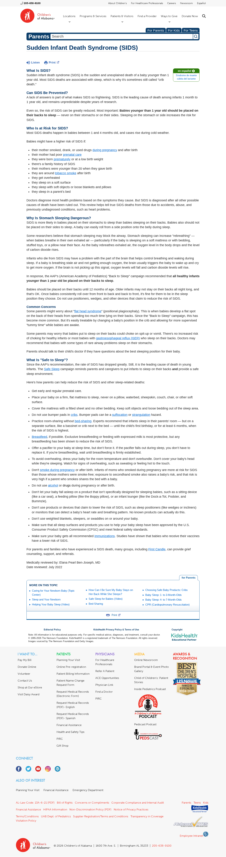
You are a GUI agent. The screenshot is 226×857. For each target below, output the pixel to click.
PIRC (59, 738)
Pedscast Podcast (145, 724)
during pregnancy (105, 150)
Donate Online (27, 666)
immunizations (104, 536)
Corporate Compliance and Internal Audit (137, 802)
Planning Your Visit (68, 660)
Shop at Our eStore (30, 687)
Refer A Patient (104, 671)
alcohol (53, 485)
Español (201, 3)
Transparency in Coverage (146, 816)
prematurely (62, 159)
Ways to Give (169, 16)
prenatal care (72, 154)
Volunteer (24, 673)
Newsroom (186, 3)
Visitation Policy (26, 820)
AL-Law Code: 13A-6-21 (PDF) (35, 802)
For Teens (191, 30)
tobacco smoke (65, 173)
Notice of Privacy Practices (131, 809)
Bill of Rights (65, 802)
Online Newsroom (146, 660)
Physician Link (104, 684)
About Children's (117, 3)
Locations (69, 16)
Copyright (177, 629)
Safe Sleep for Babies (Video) (106, 598)
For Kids (174, 30)
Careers (171, 3)
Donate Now (190, 16)
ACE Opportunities (107, 678)
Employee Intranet (191, 835)
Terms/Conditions (27, 816)
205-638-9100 (32, 3)
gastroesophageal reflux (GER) (118, 338)
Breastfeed (39, 437)
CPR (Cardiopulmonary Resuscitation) (167, 604)
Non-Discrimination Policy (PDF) (90, 809)
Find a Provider (147, 16)
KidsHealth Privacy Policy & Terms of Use (116, 629)
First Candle (156, 549)
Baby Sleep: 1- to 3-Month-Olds (163, 594)
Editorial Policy (52, 629)
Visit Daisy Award (28, 694)
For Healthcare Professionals (147, 3)
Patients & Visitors (122, 16)
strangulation (141, 415)
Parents (186, 802)
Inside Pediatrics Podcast (150, 689)
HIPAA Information (55, 809)
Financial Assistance (69, 725)
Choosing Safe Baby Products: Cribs (166, 589)
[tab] (188, 577)
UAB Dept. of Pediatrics (56, 816)
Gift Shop (62, 745)
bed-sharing (83, 421)
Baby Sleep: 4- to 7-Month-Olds (163, 599)
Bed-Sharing (96, 603)
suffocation (119, 415)
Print (52, 62)
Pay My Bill (24, 660)
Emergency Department (88, 790)
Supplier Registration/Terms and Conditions (100, 816)
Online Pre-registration (71, 666)
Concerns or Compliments (92, 802)
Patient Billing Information (73, 673)
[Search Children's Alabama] (204, 16)
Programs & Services (93, 16)
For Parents (155, 30)
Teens (197, 802)
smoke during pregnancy (57, 470)
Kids (205, 802)
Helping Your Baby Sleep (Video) (51, 604)
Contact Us (25, 680)
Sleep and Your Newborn (46, 599)
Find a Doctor (104, 691)
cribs (74, 415)
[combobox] (121, 36)
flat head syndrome (87, 311)
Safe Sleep (52, 369)
